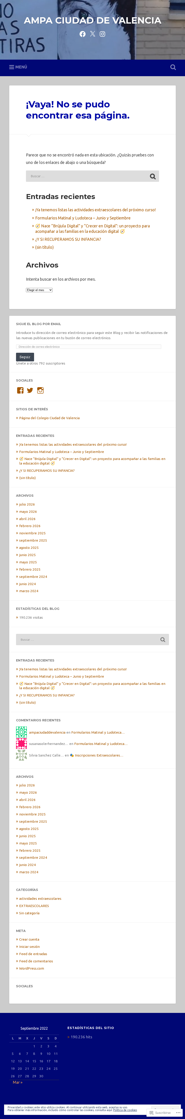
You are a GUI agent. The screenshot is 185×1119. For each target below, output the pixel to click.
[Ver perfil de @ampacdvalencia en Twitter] (30, 390)
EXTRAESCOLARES (34, 906)
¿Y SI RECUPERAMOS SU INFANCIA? (68, 239)
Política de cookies (125, 1110)
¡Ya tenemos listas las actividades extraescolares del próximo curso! (95, 209)
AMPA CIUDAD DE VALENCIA (92, 20)
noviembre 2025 (32, 533)
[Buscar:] (92, 176)
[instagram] (102, 33)
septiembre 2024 (33, 577)
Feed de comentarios (36, 961)
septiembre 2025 (33, 540)
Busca (172, 67)
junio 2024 (27, 584)
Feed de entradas (33, 954)
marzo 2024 (28, 591)
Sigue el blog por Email (38, 324)
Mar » (18, 1082)
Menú (21, 67)
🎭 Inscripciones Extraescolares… (96, 755)
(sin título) (44, 247)
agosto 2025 (29, 548)
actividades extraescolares (40, 898)
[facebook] (82, 33)
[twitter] (92, 33)
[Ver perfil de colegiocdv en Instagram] (40, 390)
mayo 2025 (28, 562)
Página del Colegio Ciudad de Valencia (49, 418)
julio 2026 (27, 504)
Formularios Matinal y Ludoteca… (98, 732)
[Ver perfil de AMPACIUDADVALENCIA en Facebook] (20, 390)
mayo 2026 (28, 511)
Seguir (25, 357)
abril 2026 (27, 519)
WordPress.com (31, 968)
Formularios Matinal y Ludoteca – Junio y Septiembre (83, 218)
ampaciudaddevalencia (47, 732)
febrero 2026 (30, 526)
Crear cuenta (29, 939)
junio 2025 (27, 555)
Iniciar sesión (29, 947)
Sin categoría (29, 913)
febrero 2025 (30, 569)
